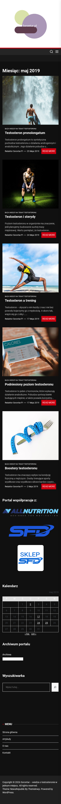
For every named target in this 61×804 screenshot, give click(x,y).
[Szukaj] (55, 687)
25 (46, 623)
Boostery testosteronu (21, 468)
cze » (33, 634)
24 (38, 623)
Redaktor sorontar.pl (14, 151)
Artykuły (6, 739)
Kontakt (6, 752)
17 (38, 616)
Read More (48, 151)
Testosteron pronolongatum (25, 133)
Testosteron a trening (20, 300)
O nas (5, 746)
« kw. (27, 634)
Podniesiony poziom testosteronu (29, 384)
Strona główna (9, 732)
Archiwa (6, 654)
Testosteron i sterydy (20, 217)
